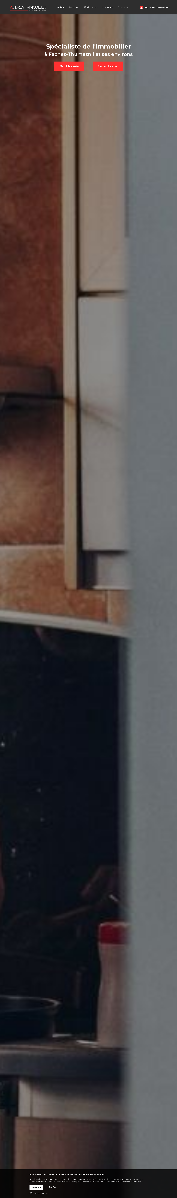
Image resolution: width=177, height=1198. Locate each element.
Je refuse (53, 1187)
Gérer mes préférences (39, 1193)
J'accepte (36, 1187)
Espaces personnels (157, 7)
